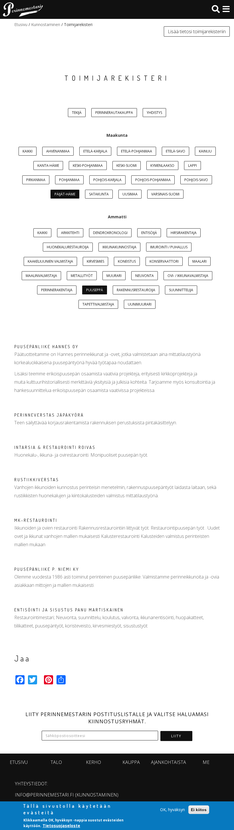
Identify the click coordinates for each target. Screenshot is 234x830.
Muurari (114, 275)
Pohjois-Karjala (107, 179)
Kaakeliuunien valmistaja (50, 261)
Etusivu (20, 24)
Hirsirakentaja (184, 232)
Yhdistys (154, 112)
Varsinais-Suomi (165, 194)
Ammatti (117, 216)
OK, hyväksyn (172, 809)
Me (206, 762)
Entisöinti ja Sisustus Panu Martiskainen (69, 610)
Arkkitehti (70, 232)
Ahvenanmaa (58, 151)
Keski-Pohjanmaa (88, 165)
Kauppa (131, 762)
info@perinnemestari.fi (44, 795)
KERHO (93, 762)
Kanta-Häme (48, 165)
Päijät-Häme (65, 194)
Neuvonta (144, 275)
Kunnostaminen (45, 24)
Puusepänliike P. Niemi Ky (46, 569)
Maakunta (117, 135)
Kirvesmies (95, 261)
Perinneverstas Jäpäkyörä (49, 415)
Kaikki (28, 151)
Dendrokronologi (110, 232)
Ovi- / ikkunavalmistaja (188, 275)
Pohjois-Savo (196, 179)
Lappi (192, 165)
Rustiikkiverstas (36, 479)
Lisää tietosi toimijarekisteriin (197, 31)
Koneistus (127, 261)
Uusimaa (130, 194)
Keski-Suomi (126, 165)
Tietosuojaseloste (61, 825)
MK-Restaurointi (35, 520)
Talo (56, 762)
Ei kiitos (199, 809)
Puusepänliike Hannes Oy (46, 346)
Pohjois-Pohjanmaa (153, 179)
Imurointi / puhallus (168, 247)
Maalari (199, 261)
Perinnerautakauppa (114, 112)
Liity (176, 736)
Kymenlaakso (162, 165)
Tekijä (77, 112)
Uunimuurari (140, 304)
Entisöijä (149, 232)
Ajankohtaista (168, 762)
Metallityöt (82, 275)
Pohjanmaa (69, 179)
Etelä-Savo (175, 151)
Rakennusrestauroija (136, 290)
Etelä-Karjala (95, 151)
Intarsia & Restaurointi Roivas (55, 447)
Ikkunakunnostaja (119, 247)
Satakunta (99, 194)
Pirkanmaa (35, 179)
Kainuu (205, 151)
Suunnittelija (181, 290)
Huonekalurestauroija (68, 247)
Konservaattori (164, 261)
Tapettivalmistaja (98, 304)
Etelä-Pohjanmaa (136, 151)
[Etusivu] (21, 9)
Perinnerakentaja (56, 290)
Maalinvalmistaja (41, 275)
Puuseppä (94, 290)
